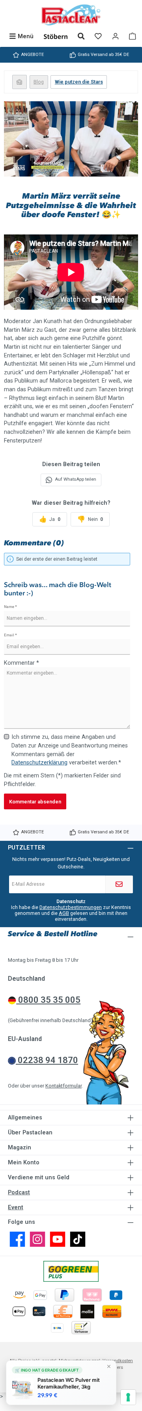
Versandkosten (118, 1360)
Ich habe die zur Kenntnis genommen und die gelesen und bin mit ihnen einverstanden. (71, 913)
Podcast (19, 1192)
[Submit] (119, 884)
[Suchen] (81, 36)
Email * (10, 635)
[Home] (19, 82)
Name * (10, 606)
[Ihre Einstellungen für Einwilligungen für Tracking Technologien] (128, 1397)
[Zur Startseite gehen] (71, 15)
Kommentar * (21, 663)
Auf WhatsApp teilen (75, 479)
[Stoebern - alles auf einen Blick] (56, 36)
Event (15, 1207)
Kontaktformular (63, 1086)
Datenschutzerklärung (39, 762)
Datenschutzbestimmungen (70, 907)
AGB (64, 913)
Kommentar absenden (35, 802)
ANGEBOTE (32, 54)
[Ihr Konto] (115, 36)
